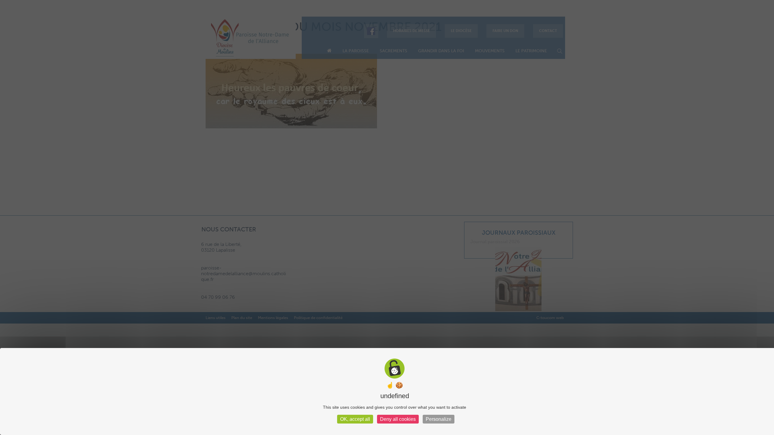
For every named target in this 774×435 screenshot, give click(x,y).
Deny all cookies (398, 419)
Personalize (438, 419)
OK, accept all (355, 419)
